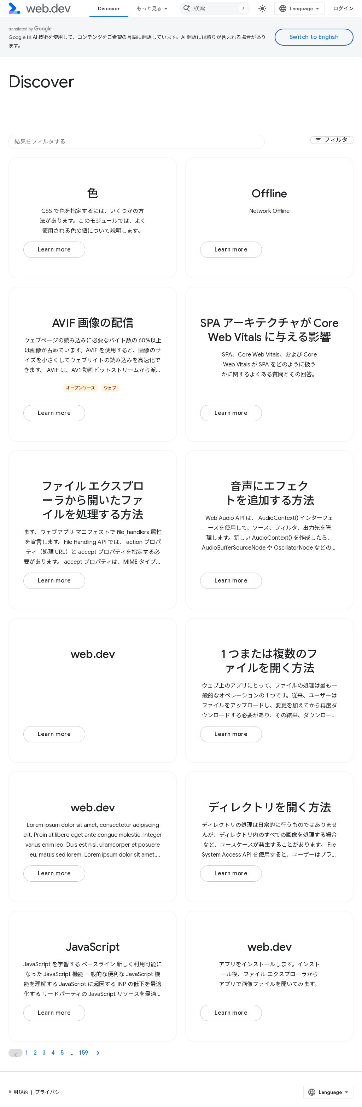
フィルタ (331, 140)
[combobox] (215, 8)
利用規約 (18, 1092)
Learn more (54, 249)
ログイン (343, 8)
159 (83, 1052)
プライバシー (50, 1092)
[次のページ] (98, 1053)
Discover (109, 8)
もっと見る (149, 8)
